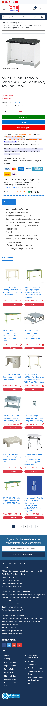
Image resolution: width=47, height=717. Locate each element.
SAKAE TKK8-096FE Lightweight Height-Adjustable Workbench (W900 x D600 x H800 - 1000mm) (33, 292)
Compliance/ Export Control (35, 673)
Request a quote (23, 128)
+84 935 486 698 (13, 577)
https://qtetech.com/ (15, 586)
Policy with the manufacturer (33, 656)
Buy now (23, 122)
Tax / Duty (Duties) (35, 668)
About (6, 655)
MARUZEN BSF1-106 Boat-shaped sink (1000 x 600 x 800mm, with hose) (12, 418)
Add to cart (23, 117)
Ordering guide (10, 662)
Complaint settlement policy (12, 684)
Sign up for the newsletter (22, 554)
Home (4, 23)
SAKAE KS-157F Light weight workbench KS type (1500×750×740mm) (12, 500)
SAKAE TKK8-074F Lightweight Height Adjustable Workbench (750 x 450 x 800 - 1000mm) (11, 336)
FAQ (29, 683)
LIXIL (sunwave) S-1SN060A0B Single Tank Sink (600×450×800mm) (33, 418)
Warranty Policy (10, 679)
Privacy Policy (9, 669)
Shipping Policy (10, 676)
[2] (37, 526)
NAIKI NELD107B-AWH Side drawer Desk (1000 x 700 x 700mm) (13, 377)
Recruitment (32, 661)
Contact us (32, 665)
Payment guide (10, 666)
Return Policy (9, 672)
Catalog (7, 659)
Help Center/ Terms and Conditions (35, 679)
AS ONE (18, 102)
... (33, 526)
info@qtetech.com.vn (14, 583)
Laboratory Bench (15, 23)
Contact (13, 304)
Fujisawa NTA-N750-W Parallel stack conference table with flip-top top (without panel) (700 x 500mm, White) (34, 459)
